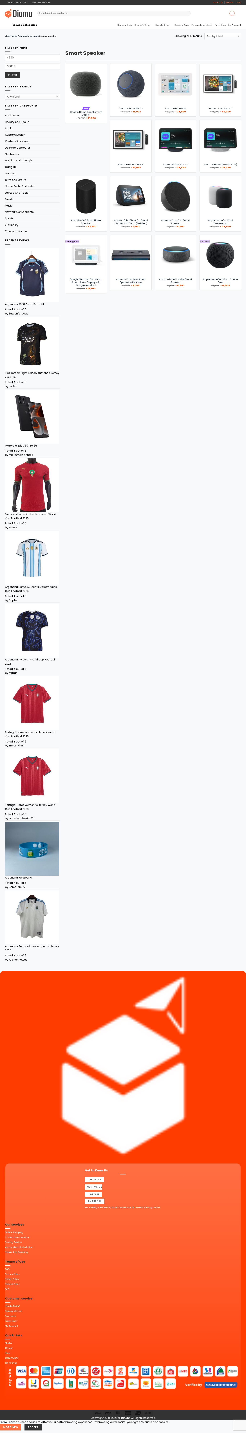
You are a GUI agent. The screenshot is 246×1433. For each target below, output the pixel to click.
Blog (7, 1353)
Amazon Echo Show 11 (175, 164)
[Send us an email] (60, 2)
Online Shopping (14, 1232)
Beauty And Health (17, 122)
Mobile (9, 199)
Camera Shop (124, 25)
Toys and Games (16, 231)
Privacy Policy (12, 1274)
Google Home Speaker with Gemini (86, 114)
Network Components (19, 212)
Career (8, 1348)
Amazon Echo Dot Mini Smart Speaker (175, 281)
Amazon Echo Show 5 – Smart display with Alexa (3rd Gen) (130, 222)
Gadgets (11, 167)
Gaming (10, 173)
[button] (231, 13)
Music (8, 205)
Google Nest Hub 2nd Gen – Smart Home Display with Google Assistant (86, 282)
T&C (7, 1269)
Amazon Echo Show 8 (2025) (220, 164)
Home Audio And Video (20, 186)
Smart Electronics (29, 36)
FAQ (239, 2)
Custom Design (15, 135)
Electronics (11, 36)
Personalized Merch (202, 25)
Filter (12, 75)
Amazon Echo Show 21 (220, 108)
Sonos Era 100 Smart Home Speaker (85, 222)
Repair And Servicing (16, 1252)
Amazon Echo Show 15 (131, 164)
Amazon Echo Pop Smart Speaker (175, 222)
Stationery (11, 225)
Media (229, 2)
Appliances (12, 115)
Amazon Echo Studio (131, 108)
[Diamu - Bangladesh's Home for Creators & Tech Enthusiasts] (18, 13)
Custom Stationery (17, 141)
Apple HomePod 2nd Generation (220, 222)
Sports (9, 218)
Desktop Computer (17, 148)
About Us (218, 2)
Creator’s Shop (142, 25)
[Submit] (187, 13)
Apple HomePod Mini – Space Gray (220, 281)
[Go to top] (239, 1428)
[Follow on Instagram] (57, 2)
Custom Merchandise (17, 1237)
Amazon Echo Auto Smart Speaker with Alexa (131, 281)
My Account (234, 25)
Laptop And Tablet (17, 192)
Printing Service (13, 1242)
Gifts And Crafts (15, 180)
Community (11, 1357)
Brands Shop (162, 25)
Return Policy (12, 1279)
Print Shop (220, 25)
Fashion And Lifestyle (18, 160)
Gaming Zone (181, 25)
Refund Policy (12, 1284)
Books (9, 128)
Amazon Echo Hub (175, 108)
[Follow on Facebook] (54, 2)
